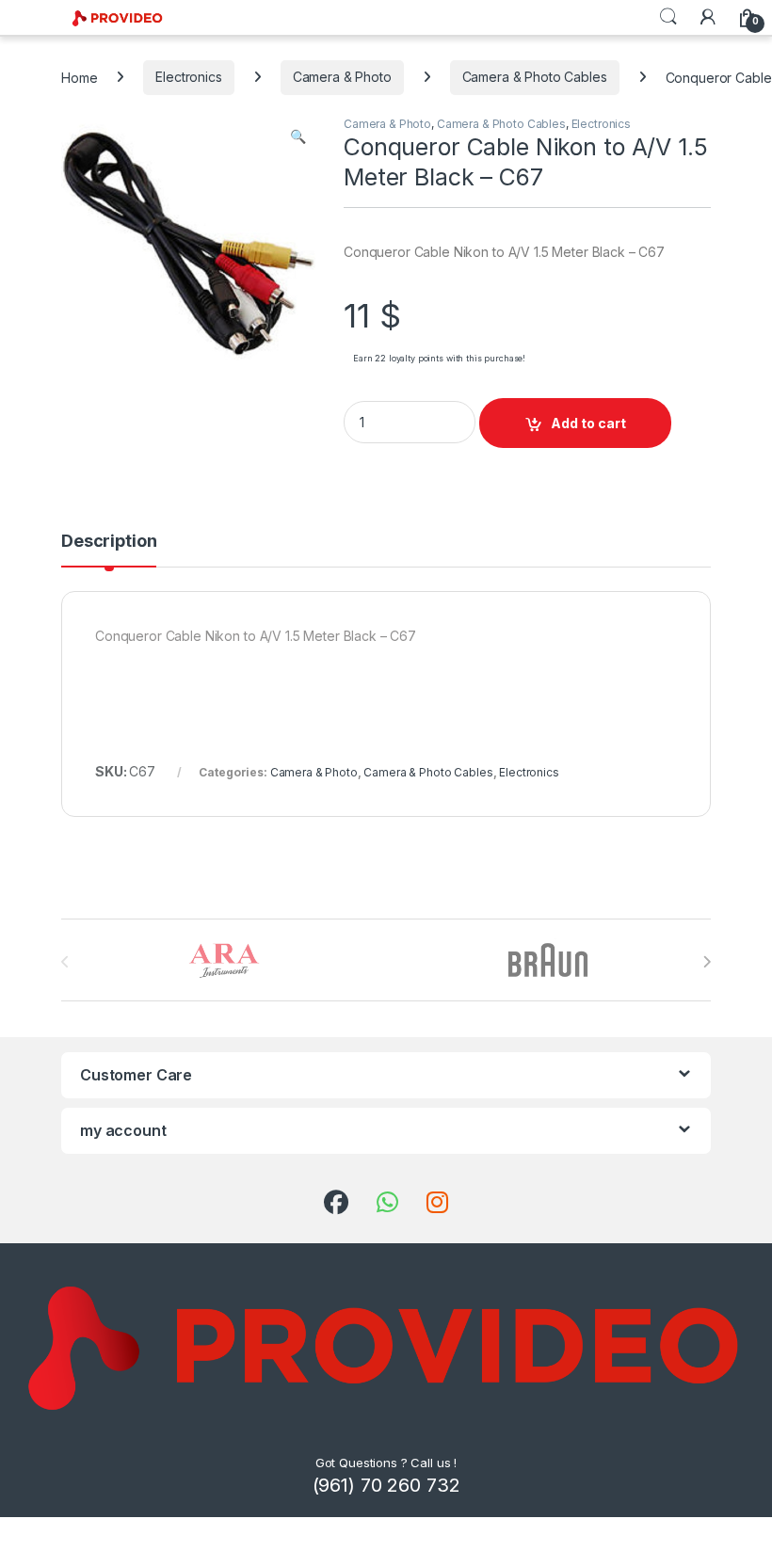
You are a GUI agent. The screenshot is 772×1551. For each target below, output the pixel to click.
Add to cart (588, 423)
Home (79, 77)
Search (668, 17)
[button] (298, 136)
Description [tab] (108, 542)
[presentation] (706, 961)
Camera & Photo (342, 77)
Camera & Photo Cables (534, 77)
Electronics (188, 77)
